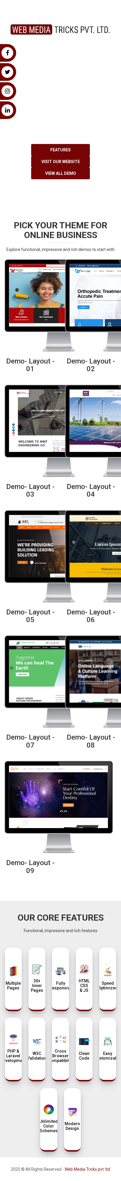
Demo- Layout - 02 (91, 365)
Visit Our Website (60, 161)
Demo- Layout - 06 (91, 616)
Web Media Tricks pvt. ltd (87, 1169)
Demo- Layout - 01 (30, 365)
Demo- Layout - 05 (30, 616)
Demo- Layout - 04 (91, 490)
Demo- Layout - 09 (30, 867)
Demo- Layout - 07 (30, 741)
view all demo (60, 173)
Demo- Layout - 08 (91, 741)
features (60, 150)
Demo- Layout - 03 (30, 490)
